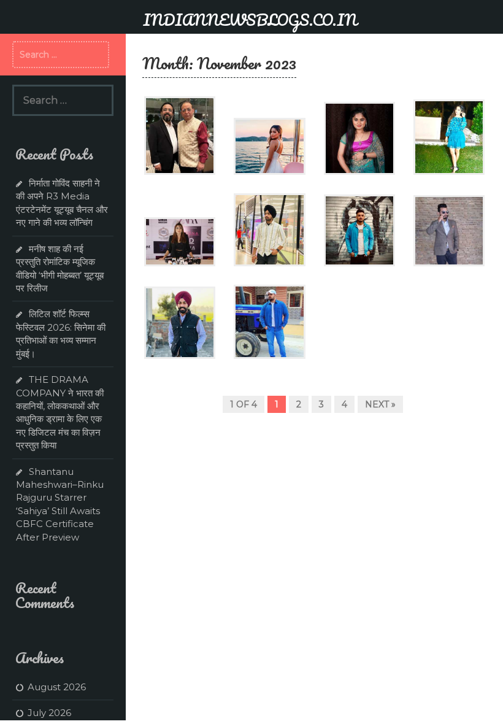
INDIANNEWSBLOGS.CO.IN (250, 19)
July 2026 (49, 712)
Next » (380, 404)
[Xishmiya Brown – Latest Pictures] (269, 145)
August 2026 (57, 687)
